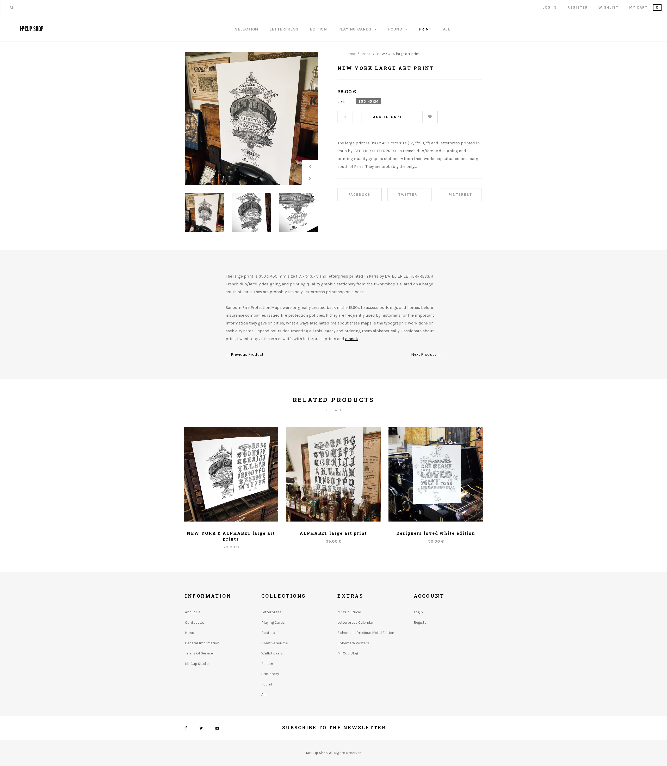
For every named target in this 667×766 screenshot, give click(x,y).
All (446, 29)
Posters (268, 632)
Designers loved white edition (435, 533)
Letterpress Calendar (355, 622)
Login (418, 612)
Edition (318, 29)
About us (192, 612)
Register (577, 7)
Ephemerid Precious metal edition (365, 632)
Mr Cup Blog (347, 653)
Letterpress (284, 29)
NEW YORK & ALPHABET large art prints (231, 536)
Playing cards (273, 622)
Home (350, 54)
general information (202, 643)
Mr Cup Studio (197, 663)
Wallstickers (272, 653)
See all (333, 410)
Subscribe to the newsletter (334, 727)
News (189, 632)
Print (425, 29)
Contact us (194, 622)
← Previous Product (244, 354)
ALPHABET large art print (333, 533)
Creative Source (274, 643)
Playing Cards (355, 29)
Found (396, 29)
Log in (549, 7)
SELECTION (246, 29)
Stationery (270, 674)
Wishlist (608, 7)
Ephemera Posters (353, 643)
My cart (644, 7)
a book (351, 338)
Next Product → (426, 354)
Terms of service (199, 653)
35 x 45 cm (368, 101)
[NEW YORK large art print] (251, 118)
